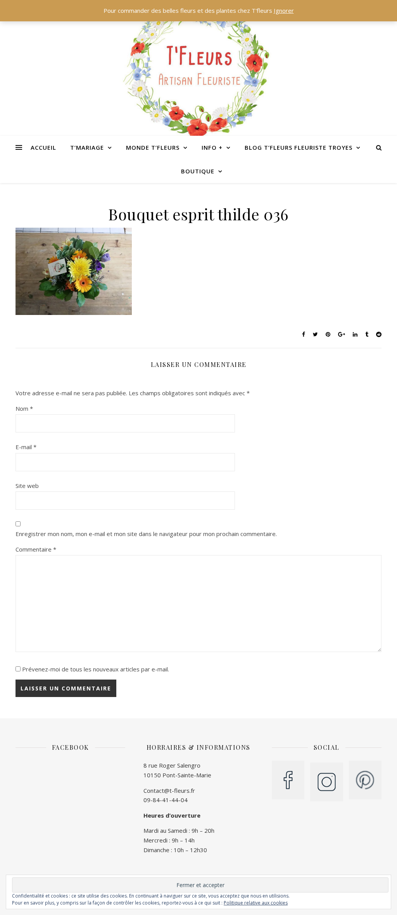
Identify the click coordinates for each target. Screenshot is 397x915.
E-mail (26, 447)
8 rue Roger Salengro (171, 765)
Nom (24, 408)
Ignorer (284, 10)
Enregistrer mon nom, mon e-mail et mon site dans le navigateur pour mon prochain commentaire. (146, 534)
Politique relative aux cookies (256, 902)
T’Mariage (87, 147)
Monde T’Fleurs (153, 147)
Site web (27, 485)
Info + (212, 147)
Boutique (197, 171)
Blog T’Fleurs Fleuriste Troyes (298, 147)
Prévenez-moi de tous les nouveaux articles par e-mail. (95, 669)
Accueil (43, 147)
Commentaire (36, 549)
